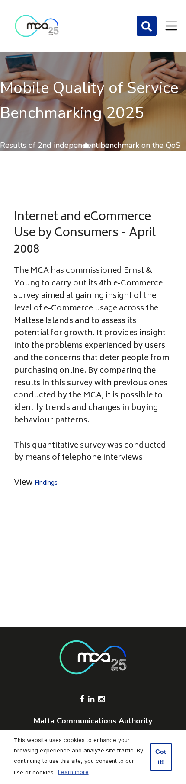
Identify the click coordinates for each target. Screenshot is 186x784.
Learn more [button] (73, 772)
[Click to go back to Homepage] (37, 26)
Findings (46, 484)
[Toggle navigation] (171, 26)
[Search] (147, 26)
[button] (79, 145)
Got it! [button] (160, 756)
